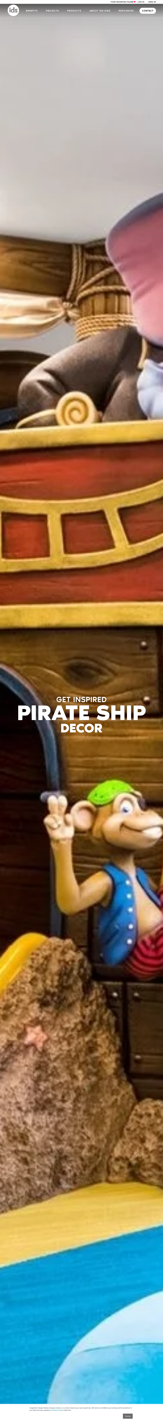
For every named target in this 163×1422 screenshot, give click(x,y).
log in (141, 2)
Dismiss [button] (128, 1416)
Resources (126, 10)
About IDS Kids (100, 10)
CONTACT (147, 10)
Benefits (32, 10)
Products (74, 10)
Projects (52, 10)
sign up (152, 2)
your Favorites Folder (122, 2)
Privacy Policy (57, 1410)
